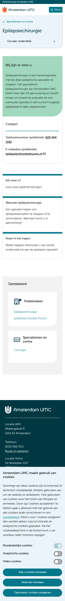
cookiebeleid (11, 517)
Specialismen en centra (19, 22)
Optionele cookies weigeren (32, 592)
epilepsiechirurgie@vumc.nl (24, 154)
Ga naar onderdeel (19, 41)
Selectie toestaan (32, 582)
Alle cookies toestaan (32, 572)
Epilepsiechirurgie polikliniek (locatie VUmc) (30, 315)
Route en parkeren (17, 451)
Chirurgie (20, 350)
